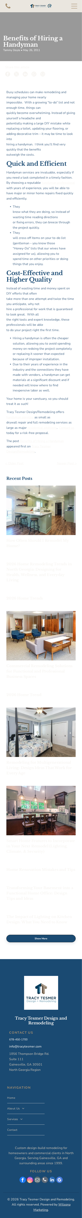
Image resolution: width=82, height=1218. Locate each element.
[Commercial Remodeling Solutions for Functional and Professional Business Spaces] (40, 635)
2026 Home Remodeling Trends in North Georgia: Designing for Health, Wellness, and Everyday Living (39, 572)
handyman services (20, 417)
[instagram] (30, 1180)
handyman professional (58, 183)
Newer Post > (67, 463)
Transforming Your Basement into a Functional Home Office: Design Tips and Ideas (39, 893)
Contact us (66, 428)
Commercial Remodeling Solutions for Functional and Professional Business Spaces (39, 671)
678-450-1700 (18, 1039)
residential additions (42, 428)
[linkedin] (52, 1180)
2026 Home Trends (24, 598)
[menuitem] (25, 1098)
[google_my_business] (59, 1180)
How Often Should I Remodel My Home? (37, 543)
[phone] (45, 1180)
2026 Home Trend (23, 695)
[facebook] (23, 1180)
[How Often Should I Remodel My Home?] (40, 510)
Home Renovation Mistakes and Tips (40, 870)
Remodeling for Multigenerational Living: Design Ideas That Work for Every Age (39, 767)
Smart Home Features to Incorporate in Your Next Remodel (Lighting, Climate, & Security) (40, 846)
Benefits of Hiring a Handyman (42, 441)
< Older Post (14, 463)
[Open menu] (74, 6)
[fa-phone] (8, 8)
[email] (37, 1180)
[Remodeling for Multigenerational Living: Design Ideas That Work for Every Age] (40, 732)
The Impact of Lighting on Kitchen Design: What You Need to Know (39, 919)
